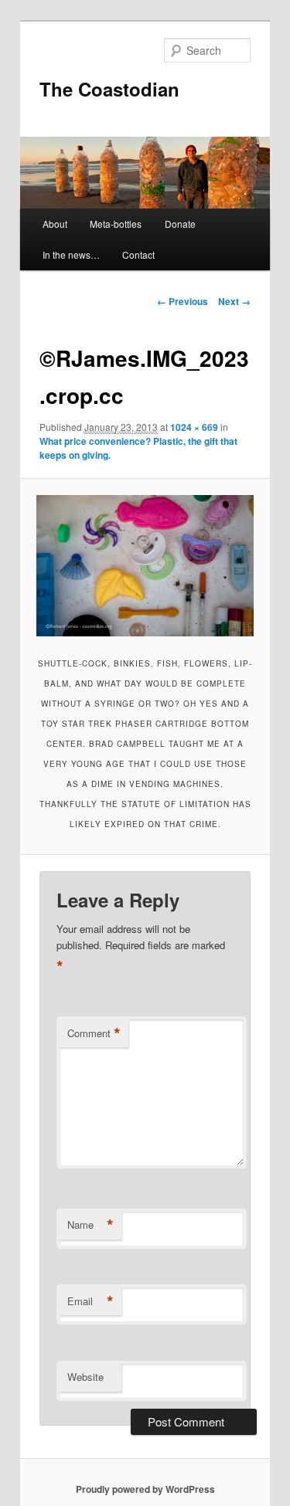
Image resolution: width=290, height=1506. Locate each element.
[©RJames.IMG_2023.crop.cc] (144, 565)
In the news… (71, 254)
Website (85, 1376)
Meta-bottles (116, 223)
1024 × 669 (194, 427)
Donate (180, 223)
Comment (94, 1033)
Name (90, 1225)
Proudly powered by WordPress (145, 1489)
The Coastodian (109, 89)
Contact (138, 254)
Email (90, 1301)
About (55, 223)
